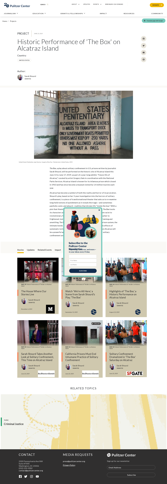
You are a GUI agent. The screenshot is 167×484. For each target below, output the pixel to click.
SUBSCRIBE (83, 271)
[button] (83, 246)
